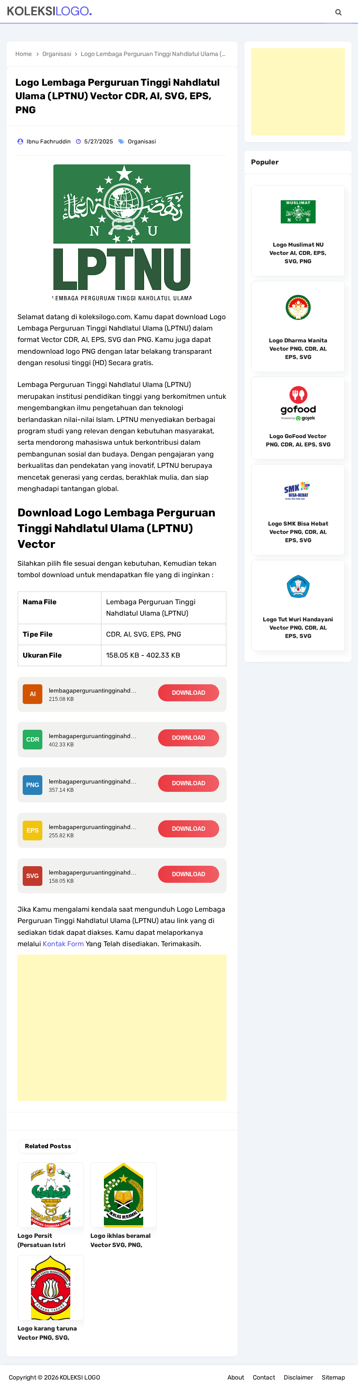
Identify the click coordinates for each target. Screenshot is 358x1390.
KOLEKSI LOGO (80, 1377)
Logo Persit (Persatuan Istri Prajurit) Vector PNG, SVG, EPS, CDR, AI (48, 1249)
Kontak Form (63, 944)
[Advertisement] (122, 1028)
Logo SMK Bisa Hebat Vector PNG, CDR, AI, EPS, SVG (298, 531)
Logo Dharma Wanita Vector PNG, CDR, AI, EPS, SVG (298, 348)
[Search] (338, 12)
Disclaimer (298, 1377)
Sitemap (333, 1377)
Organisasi (142, 141)
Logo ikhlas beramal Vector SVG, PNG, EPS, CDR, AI (120, 1245)
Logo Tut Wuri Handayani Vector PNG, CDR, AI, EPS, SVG (298, 627)
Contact (264, 1377)
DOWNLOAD (188, 693)
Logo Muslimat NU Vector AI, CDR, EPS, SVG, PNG (298, 253)
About (235, 1377)
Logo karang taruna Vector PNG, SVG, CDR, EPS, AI (47, 1338)
